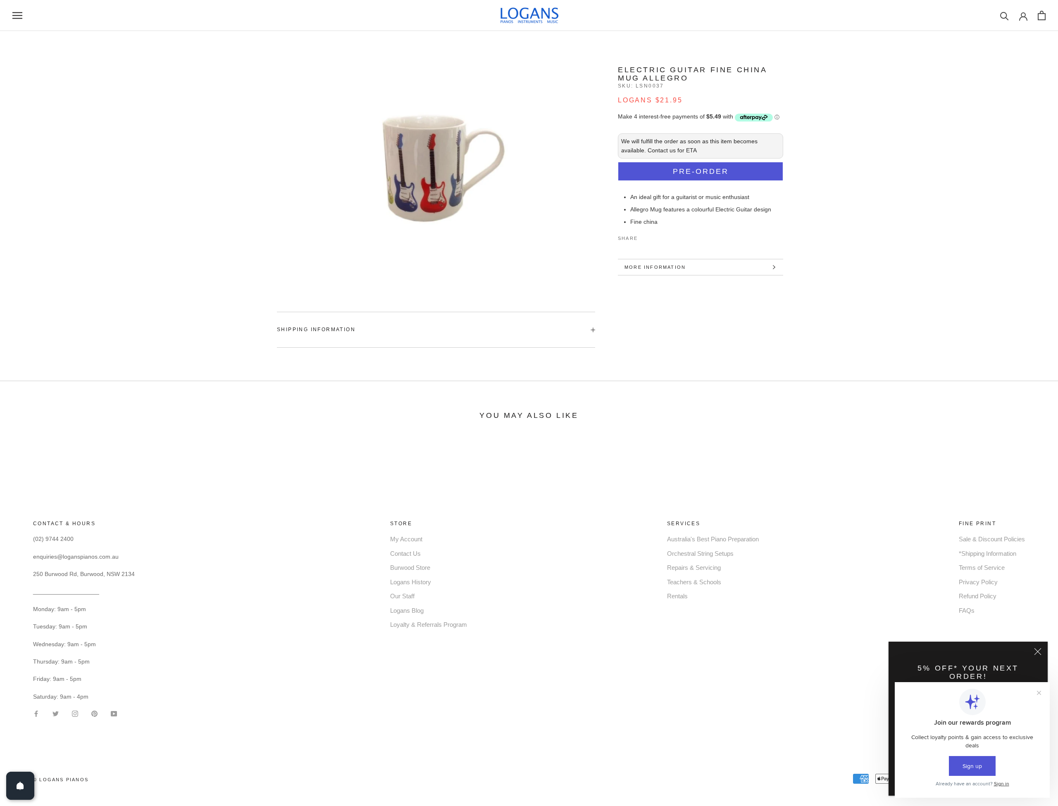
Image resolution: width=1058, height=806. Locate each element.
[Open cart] (1042, 15)
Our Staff (402, 596)
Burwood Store (410, 567)
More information (655, 267)
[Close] (1037, 651)
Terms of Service (982, 567)
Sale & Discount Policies (992, 539)
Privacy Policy (978, 582)
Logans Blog (407, 610)
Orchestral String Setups (700, 553)
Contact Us (405, 553)
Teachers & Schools (694, 582)
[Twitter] (656, 236)
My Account (406, 539)
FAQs (967, 610)
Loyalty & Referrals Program (428, 624)
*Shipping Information (987, 553)
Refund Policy (977, 596)
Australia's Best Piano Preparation (713, 539)
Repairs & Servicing (694, 567)
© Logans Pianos (60, 779)
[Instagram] (75, 713)
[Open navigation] (17, 15)
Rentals (677, 596)
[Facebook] (645, 236)
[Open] (20, 786)
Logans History (410, 582)
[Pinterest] (667, 236)
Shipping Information (316, 329)
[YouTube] (114, 713)
